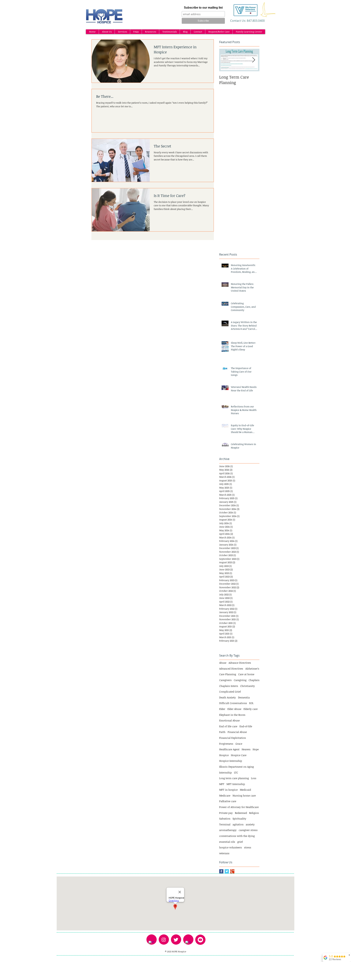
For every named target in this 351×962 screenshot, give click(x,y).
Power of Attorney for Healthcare (239, 807)
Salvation (224, 818)
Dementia (244, 697)
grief (240, 841)
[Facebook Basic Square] (221, 871)
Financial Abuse (237, 732)
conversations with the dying (237, 836)
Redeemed (241, 813)
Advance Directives (240, 662)
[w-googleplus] (188, 943)
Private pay (226, 813)
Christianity (247, 686)
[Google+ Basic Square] (232, 871)
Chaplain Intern (228, 686)
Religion (254, 813)
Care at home (246, 674)
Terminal (224, 824)
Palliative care (227, 801)
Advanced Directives (231, 668)
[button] (107, 31)
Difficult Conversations (233, 703)
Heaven (246, 749)
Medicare (224, 795)
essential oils (227, 841)
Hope (256, 749)
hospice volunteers (230, 847)
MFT (221, 784)
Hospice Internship (230, 761)
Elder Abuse (234, 709)
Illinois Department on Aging (236, 766)
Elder (222, 709)
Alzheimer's (252, 668)
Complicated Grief (230, 691)
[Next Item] (253, 60)
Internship (225, 772)
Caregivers (225, 680)
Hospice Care (238, 755)
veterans (224, 853)
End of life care (228, 726)
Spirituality (239, 818)
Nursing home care (244, 795)
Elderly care (251, 709)
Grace (238, 743)
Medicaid (245, 789)
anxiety (250, 824)
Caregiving (240, 680)
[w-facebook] (151, 943)
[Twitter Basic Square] (227, 871)
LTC (236, 772)
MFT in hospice (228, 789)
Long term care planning (234, 778)
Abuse (222, 662)
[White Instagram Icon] (163, 939)
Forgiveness (226, 743)
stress (247, 847)
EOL (251, 703)
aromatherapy (228, 830)
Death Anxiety (227, 697)
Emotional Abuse (229, 720)
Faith (222, 732)
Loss (253, 778)
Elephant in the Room (232, 714)
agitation (238, 824)
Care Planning (227, 674)
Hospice (224, 755)
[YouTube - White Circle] (200, 939)
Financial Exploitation (232, 737)
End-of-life (245, 726)
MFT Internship (236, 784)
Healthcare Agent (229, 749)
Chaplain (254, 680)
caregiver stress (248, 830)
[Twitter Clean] (176, 939)
